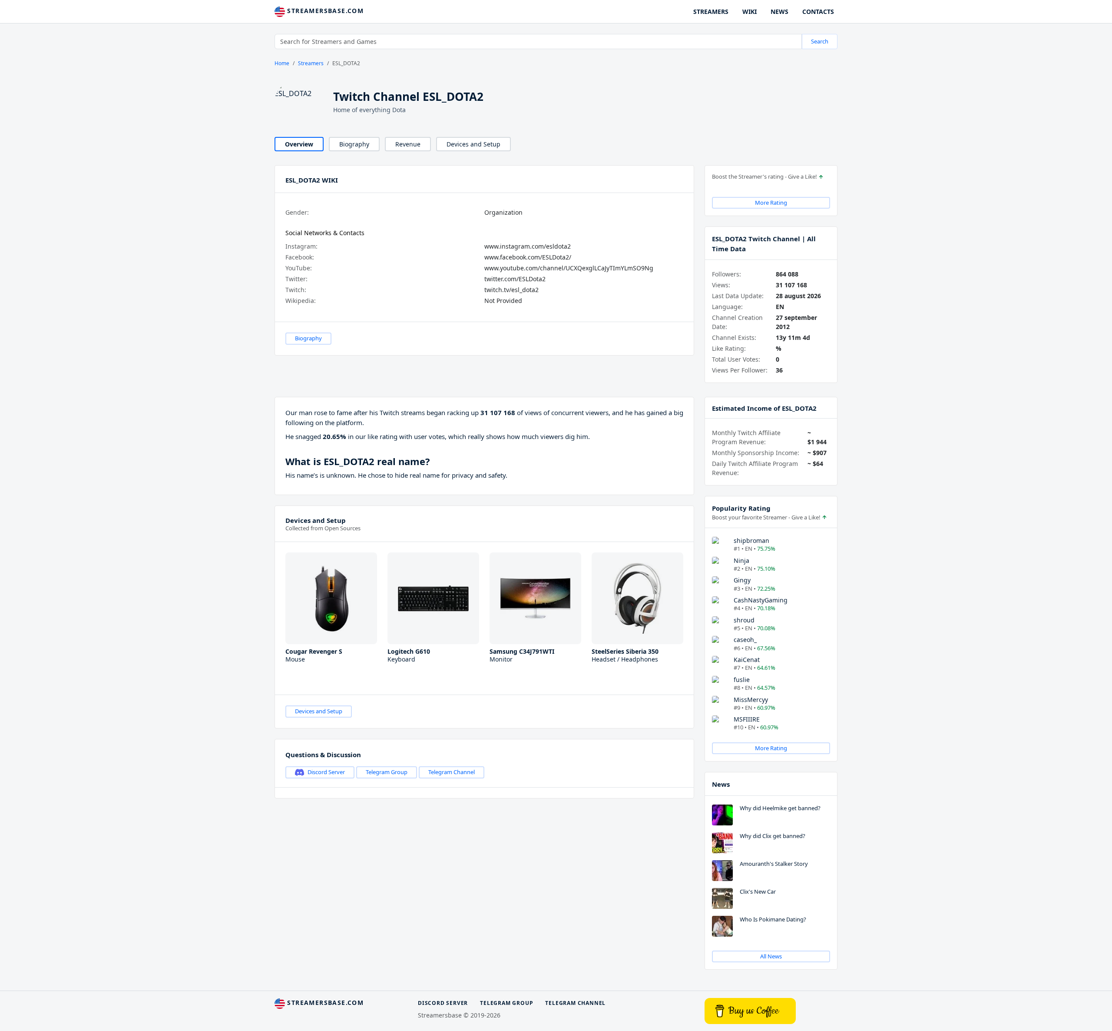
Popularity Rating (741, 508)
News (721, 784)
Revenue (407, 144)
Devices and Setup (473, 144)
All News (771, 956)
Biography (354, 144)
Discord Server (326, 772)
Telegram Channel (451, 772)
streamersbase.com (324, 11)
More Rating (771, 202)
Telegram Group (386, 772)
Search (819, 41)
